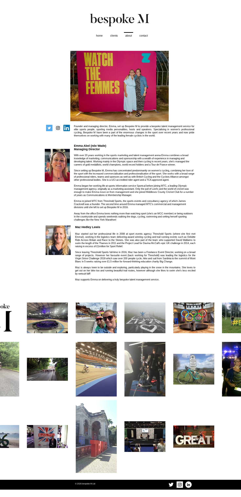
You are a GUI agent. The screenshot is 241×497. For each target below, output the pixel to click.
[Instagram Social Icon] (58, 128)
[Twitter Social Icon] (49, 128)
